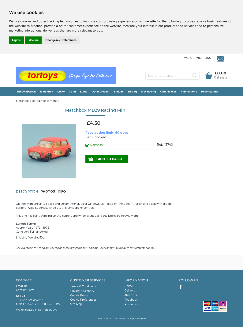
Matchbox (46, 91)
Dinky (61, 91)
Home (128, 286)
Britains (119, 91)
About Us (130, 295)
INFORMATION (26, 91)
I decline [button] (33, 40)
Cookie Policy (79, 295)
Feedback (130, 299)
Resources (131, 304)
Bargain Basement (44, 101)
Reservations (209, 91)
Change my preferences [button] (61, 40)
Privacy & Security (82, 291)
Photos (48, 191)
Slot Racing (148, 91)
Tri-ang (132, 91)
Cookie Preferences (83, 299)
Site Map (76, 304)
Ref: (160, 144)
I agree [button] (16, 40)
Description (27, 191)
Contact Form (25, 290)
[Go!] (195, 75)
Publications (189, 91)
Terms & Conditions (195, 58)
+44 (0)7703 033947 (29, 300)
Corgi (72, 91)
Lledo (84, 91)
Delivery (129, 290)
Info (62, 191)
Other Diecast (100, 91)
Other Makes (168, 91)
